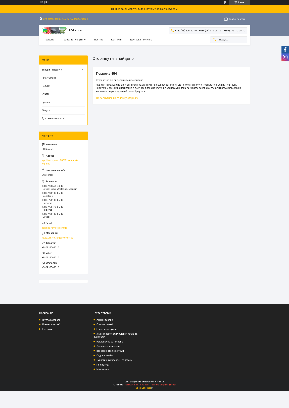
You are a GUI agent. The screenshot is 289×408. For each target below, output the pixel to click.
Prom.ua (160, 382)
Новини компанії (51, 324)
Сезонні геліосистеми (108, 346)
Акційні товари (105, 320)
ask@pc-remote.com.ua (54, 227)
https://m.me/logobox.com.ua (57, 237)
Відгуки (46, 110)
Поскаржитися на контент (137, 385)
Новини (46, 86)
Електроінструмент (107, 329)
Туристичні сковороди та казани (114, 360)
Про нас (98, 39)
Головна (49, 39)
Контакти (116, 39)
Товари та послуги (72, 39)
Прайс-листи (49, 77)
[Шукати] (214, 39)
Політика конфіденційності (163, 385)
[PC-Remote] (54, 30)
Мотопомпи (103, 369)
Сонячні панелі (105, 324)
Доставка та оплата (141, 39)
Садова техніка (105, 355)
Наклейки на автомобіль (110, 341)
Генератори (103, 364)
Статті (45, 94)
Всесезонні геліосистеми (110, 350)
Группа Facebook (51, 320)
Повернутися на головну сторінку (117, 98)
